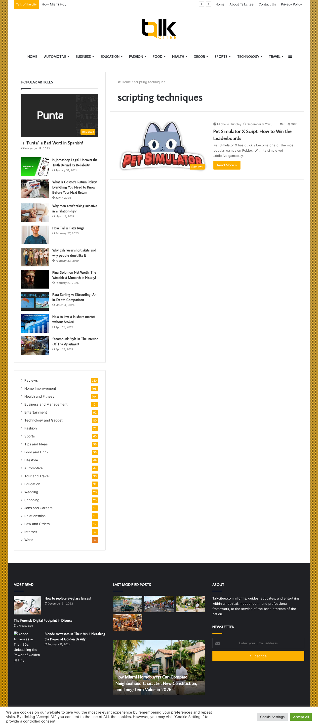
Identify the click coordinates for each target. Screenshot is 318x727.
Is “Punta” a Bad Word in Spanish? (52, 143)
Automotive (55, 56)
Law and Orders (37, 524)
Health (178, 56)
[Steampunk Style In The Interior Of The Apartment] (35, 345)
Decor (199, 56)
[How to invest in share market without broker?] (35, 323)
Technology (248, 56)
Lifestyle (31, 460)
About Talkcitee (242, 4)
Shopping (31, 500)
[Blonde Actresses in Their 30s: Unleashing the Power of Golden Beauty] (27, 647)
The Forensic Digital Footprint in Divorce (43, 620)
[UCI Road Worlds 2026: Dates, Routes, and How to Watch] (159, 604)
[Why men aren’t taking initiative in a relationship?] (35, 212)
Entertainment (35, 412)
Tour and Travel (36, 476)
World (28, 540)
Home (220, 4)
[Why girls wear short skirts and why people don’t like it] (35, 257)
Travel (274, 56)
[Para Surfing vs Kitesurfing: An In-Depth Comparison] (35, 301)
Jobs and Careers (38, 508)
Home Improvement (40, 388)
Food (157, 56)
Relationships (34, 516)
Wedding (31, 492)
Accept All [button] (301, 717)
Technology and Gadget (43, 420)
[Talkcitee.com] (159, 29)
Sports (221, 56)
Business (83, 56)
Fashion (136, 56)
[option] (159, 667)
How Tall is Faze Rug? (68, 228)
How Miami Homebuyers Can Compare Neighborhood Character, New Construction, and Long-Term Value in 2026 (156, 683)
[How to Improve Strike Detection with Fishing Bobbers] (127, 604)
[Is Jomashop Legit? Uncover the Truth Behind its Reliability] (35, 166)
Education (110, 56)
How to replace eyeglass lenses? (68, 598)
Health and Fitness (39, 396)
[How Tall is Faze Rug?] (35, 235)
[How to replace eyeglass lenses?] (27, 605)
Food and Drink (36, 452)
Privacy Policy (291, 4)
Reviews (31, 380)
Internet (30, 532)
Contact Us (267, 4)
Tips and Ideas (36, 444)
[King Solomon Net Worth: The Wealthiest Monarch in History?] (35, 279)
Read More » (227, 165)
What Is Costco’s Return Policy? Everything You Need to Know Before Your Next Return (74, 187)
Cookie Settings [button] (272, 717)
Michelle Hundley (229, 124)
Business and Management (46, 404)
